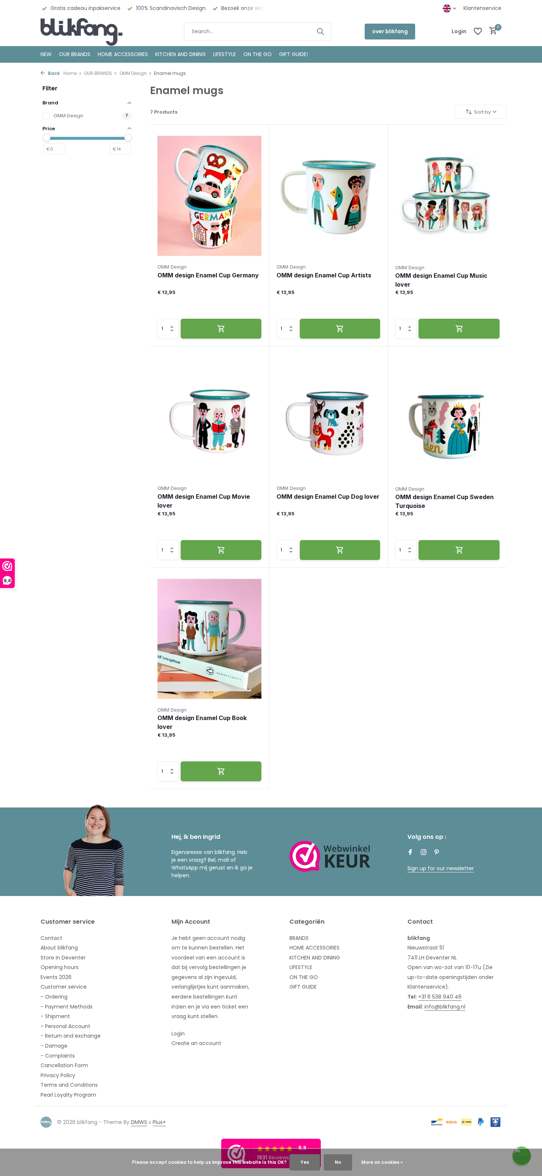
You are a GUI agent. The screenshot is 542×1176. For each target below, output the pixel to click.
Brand (50, 102)
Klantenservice (482, 8)
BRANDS (299, 938)
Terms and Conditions (69, 1085)
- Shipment (55, 1016)
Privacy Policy (58, 1075)
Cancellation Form (64, 1065)
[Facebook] (410, 852)
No (338, 1162)
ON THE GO (257, 54)
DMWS (139, 1122)
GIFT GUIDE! (293, 54)
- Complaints (58, 1055)
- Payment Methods (67, 1006)
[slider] (47, 137)
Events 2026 (56, 977)
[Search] (320, 31)
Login (178, 1033)
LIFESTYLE (300, 967)
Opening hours (60, 967)
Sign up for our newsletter (440, 868)
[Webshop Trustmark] (330, 856)
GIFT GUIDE (303, 986)
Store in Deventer (63, 957)
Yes (304, 1162)
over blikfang (390, 31)
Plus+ (159, 1122)
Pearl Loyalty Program (68, 1095)
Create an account (196, 1043)
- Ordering (54, 996)
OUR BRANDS (74, 54)
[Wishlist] (478, 31)
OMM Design (133, 73)
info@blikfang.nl (444, 1006)
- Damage (54, 1045)
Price (48, 128)
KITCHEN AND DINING (180, 54)
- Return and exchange (71, 1036)
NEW (46, 54)
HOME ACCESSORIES (123, 54)
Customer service (64, 986)
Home (70, 73)
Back (53, 73)
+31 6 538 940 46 (440, 996)
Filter (50, 88)
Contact (51, 938)
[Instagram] (424, 852)
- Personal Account (65, 1026)
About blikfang (59, 947)
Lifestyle (224, 54)
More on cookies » (382, 1162)
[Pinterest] (437, 852)
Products (163, 111)
